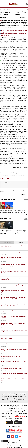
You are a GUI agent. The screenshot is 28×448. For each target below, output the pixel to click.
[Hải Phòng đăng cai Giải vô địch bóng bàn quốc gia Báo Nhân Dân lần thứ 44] (6, 208)
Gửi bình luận (23, 194)
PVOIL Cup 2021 (15, 401)
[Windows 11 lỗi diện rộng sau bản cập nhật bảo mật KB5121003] (6, 227)
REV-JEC (19, 1)
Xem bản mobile (14, 420)
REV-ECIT (13, 1)
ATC (8, 1)
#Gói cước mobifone (21, 173)
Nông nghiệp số (14, 398)
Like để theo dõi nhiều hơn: (14, 426)
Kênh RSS (10, 447)
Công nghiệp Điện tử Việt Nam (17, 394)
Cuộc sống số (7, 9)
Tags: (2, 173)
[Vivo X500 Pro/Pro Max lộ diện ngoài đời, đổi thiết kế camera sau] (21, 227)
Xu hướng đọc (7, 242)
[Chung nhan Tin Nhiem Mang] (14, 444)
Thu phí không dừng (16, 396)
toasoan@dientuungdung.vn (15, 418)
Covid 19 (15, 399)
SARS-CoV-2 (10, 399)
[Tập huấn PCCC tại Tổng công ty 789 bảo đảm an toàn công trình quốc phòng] (21, 208)
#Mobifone (6, 173)
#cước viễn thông (13, 173)
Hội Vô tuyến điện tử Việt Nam (16, 393)
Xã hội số (2, 9)
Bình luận (20, 242)
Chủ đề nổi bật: (6, 393)
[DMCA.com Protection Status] (4, 440)
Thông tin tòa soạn (18, 447)
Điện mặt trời (7, 394)
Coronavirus (20, 399)
